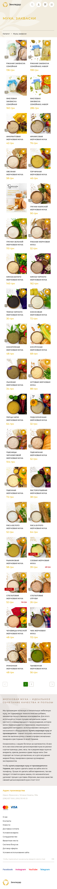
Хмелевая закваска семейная (11, 101)
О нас (5, 817)
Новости (6, 825)
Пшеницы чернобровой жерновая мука (14, 455)
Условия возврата (10, 833)
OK (53, 859)
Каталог (6, 34)
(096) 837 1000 (9, 798)
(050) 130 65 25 (21, 798)
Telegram (45, 869)
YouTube (33, 869)
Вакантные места (10, 841)
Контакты (7, 821)
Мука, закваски (19, 34)
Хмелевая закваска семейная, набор (39, 101)
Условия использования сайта (16, 852)
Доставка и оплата (11, 829)
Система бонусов (10, 844)
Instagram (20, 869)
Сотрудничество (10, 837)
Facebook (8, 869)
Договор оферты (10, 848)
